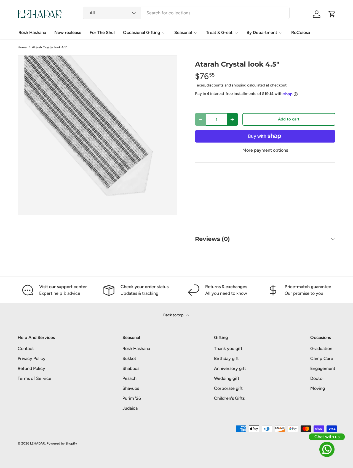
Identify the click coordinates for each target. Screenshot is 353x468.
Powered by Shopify (62, 443)
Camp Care (321, 358)
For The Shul (102, 32)
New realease (67, 32)
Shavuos (130, 388)
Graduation (321, 348)
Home (22, 47)
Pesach (129, 378)
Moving (317, 388)
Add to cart (288, 119)
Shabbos (130, 368)
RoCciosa (300, 32)
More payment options (265, 150)
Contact (26, 348)
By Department (262, 32)
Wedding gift (226, 378)
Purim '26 (131, 398)
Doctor (317, 378)
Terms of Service (34, 378)
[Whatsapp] (327, 449)
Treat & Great (219, 32)
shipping (239, 85)
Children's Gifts (229, 398)
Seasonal (183, 32)
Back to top (173, 315)
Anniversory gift (230, 368)
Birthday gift (226, 358)
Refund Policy (31, 368)
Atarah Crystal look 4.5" (49, 47)
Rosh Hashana (32, 32)
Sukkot (129, 358)
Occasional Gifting (141, 32)
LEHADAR (37, 443)
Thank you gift (228, 348)
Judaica (130, 408)
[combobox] (186, 13)
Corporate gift (228, 388)
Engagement (322, 368)
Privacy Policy (32, 358)
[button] (332, 14)
